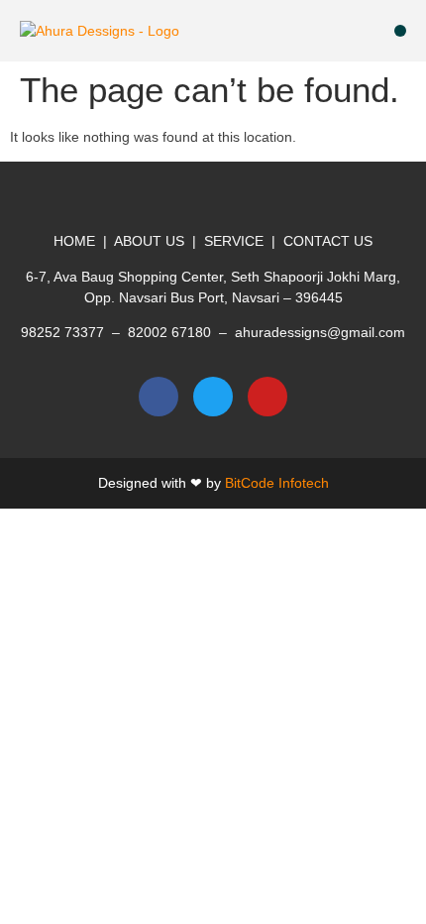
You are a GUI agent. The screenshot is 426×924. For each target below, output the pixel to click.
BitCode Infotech (277, 483)
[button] (400, 31)
